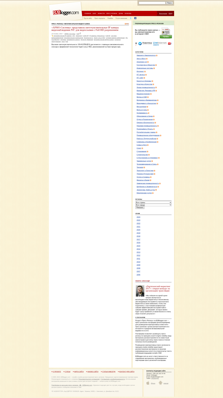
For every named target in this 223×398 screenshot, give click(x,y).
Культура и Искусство (144, 84)
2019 (138, 233)
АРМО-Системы (70, 34)
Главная (88, 13)
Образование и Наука (145, 116)
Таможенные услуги (144, 161)
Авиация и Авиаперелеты (146, 55)
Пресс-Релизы (57, 24)
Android (166, 383)
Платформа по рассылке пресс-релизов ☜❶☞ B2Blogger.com (71, 385)
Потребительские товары (146, 132)
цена (63, 41)
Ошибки (110, 18)
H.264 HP (86, 35)
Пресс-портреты (99, 18)
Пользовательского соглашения (88, 379)
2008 (138, 268)
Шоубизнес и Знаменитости (147, 186)
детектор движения (87, 39)
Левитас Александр (142, 281)
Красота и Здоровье (144, 81)
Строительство (142, 154)
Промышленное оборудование (148, 135)
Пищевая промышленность (147, 126)
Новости (101, 13)
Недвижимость (142, 113)
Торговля (140, 167)
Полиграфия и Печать (145, 129)
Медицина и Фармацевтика (147, 100)
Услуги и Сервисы (143, 177)
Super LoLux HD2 (99, 38)
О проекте (57, 371)
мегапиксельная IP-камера (62, 35)
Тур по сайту (88, 18)
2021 (138, 226)
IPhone (153, 383)
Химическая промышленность (148, 183)
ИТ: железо (141, 74)
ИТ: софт (140, 78)
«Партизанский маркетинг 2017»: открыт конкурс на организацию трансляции (158, 288)
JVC (73, 35)
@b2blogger (155, 378)
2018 (138, 236)
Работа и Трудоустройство (146, 138)
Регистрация (163, 13)
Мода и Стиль (142, 110)
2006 (138, 274)
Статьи (67, 371)
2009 (138, 265)
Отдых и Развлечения (145, 119)
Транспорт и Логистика (145, 170)
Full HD (108, 35)
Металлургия (141, 106)
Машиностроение (143, 94)
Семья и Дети (142, 145)
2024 (138, 217)
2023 (138, 220)
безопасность (88, 38)
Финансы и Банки (143, 180)
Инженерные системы (145, 68)
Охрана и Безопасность (145, 122)
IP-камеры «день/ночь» (97, 35)
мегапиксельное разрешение (73, 38)
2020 (138, 230)
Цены (121, 13)
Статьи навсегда (108, 371)
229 (78, 34)
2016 (138, 242)
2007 (138, 271)
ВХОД (170, 13)
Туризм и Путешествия (145, 174)
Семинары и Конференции (147, 142)
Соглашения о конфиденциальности (113, 379)
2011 (138, 258)
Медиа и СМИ (142, 97)
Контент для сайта (126, 371)
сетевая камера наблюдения (115, 38)
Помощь (128, 13)
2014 (138, 249)
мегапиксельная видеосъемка (104, 39)
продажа (63, 39)
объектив (79, 35)
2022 (138, 223)
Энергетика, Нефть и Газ (146, 190)
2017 (138, 239)
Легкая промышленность (146, 87)
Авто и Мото (141, 58)
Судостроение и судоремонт (147, 158)
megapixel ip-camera (73, 39)
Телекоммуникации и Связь (147, 164)
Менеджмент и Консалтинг (146, 103)
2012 (138, 255)
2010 (138, 262)
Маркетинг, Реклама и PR (146, 90)
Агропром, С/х (142, 62)
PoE (66, 41)
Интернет (140, 71)
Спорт (139, 148)
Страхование (141, 151)
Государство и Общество (146, 65)
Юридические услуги (144, 193)
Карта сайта (79, 371)
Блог (94, 13)
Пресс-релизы (111, 13)
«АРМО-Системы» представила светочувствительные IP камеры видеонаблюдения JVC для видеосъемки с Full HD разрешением (85, 28)
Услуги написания (121, 18)
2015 (138, 246)
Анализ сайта (92, 371)
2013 (138, 252)
